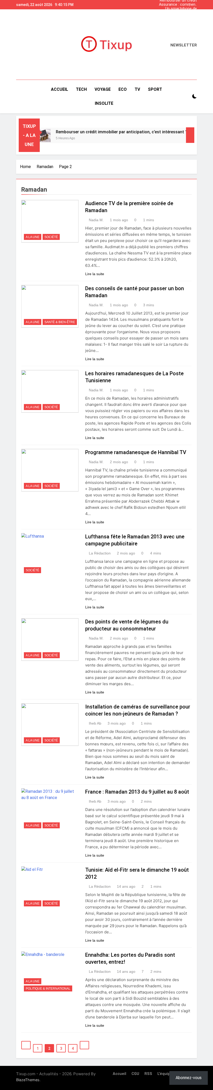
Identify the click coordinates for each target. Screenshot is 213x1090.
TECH (81, 89)
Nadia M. (96, 220)
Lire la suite (94, 274)
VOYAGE (103, 89)
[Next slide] (194, 3)
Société (51, 237)
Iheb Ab (95, 723)
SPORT (155, 89)
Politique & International (48, 988)
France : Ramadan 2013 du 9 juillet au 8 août (137, 792)
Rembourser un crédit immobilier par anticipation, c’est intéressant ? (178, 17)
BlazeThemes (27, 1080)
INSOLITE (104, 103)
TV (137, 89)
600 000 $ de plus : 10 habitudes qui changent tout (178, 13)
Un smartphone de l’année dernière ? (181, 9)
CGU (135, 1074)
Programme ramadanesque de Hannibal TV (135, 452)
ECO (122, 89)
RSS (148, 1074)
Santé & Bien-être (59, 322)
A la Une (32, 237)
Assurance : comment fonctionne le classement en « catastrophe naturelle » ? (178, 5)
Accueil (59, 89)
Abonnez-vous (189, 1077)
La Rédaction (100, 553)
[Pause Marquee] (190, 135)
